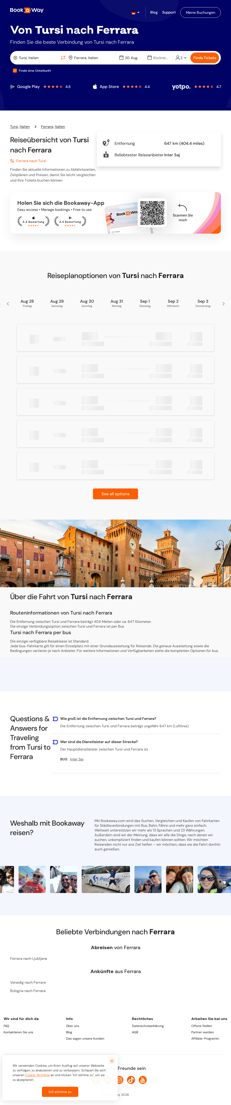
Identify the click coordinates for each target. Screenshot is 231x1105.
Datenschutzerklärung (148, 1026)
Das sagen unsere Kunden (85, 1038)
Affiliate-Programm (205, 1038)
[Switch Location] (63, 57)
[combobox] (35, 57)
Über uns (72, 1026)
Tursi (14, 126)
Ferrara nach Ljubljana (28, 958)
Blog (69, 1032)
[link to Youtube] (143, 1080)
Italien (25, 126)
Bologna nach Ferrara (28, 990)
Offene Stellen (201, 1026)
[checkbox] (15, 71)
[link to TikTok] (131, 1080)
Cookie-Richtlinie (37, 1075)
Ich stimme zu (60, 1091)
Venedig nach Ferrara (28, 982)
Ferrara (47, 126)
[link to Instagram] (119, 1080)
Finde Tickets (204, 57)
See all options (115, 494)
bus (215, 650)
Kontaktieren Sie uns (18, 1032)
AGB (135, 1032)
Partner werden (202, 1032)
